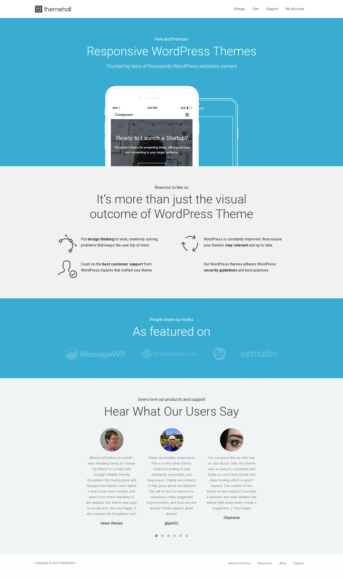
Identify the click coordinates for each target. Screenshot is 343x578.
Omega (239, 9)
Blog (283, 563)
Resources (265, 563)
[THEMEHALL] (53, 8)
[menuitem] (239, 9)
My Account (295, 9)
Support (272, 9)
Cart (255, 9)
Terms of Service (239, 563)
